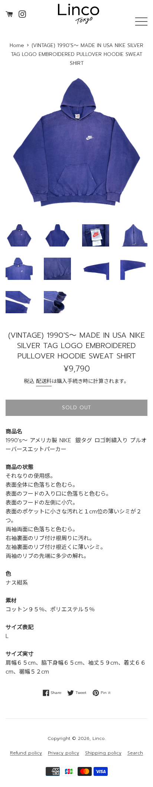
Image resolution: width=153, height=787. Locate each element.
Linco (98, 738)
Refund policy (26, 753)
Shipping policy (103, 753)
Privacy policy (63, 753)
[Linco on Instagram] (22, 13)
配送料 (44, 381)
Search (135, 753)
